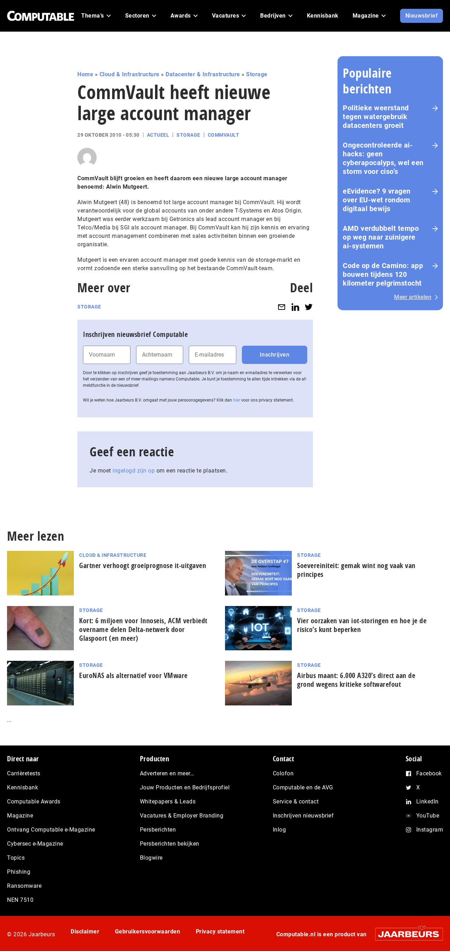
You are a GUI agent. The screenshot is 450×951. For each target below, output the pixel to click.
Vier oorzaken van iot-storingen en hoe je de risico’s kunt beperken (361, 625)
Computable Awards (33, 801)
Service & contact (296, 801)
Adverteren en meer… (167, 773)
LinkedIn (427, 801)
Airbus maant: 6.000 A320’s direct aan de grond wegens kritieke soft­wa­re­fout (356, 680)
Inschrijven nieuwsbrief (303, 815)
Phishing (18, 871)
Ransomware (24, 885)
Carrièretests (23, 773)
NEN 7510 (20, 900)
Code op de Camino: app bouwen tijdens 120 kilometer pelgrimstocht (383, 274)
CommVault (223, 135)
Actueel (158, 135)
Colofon (283, 773)
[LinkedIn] (295, 306)
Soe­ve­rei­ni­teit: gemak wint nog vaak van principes (356, 570)
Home (85, 74)
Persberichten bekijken (169, 843)
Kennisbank (22, 787)
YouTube (427, 815)
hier (236, 400)
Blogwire (151, 857)
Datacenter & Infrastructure (203, 74)
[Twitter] (308, 306)
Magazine (20, 815)
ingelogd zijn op (133, 470)
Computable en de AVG (303, 787)
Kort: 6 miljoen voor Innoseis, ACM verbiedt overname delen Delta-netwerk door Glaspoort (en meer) (143, 629)
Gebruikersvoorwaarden (147, 931)
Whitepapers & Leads (168, 801)
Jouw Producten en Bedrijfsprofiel (185, 787)
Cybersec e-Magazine (35, 843)
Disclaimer (85, 931)
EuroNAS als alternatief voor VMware (133, 675)
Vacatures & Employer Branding (182, 815)
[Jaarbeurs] (405, 934)
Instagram (429, 829)
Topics (16, 857)
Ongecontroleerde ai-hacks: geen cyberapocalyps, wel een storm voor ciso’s (383, 158)
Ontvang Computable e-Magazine (51, 829)
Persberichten (158, 829)
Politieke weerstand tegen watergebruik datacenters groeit (376, 117)
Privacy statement (220, 931)
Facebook (429, 773)
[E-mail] (281, 306)
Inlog (279, 829)
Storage (257, 74)
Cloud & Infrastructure (129, 74)
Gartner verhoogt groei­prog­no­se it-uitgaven (142, 565)
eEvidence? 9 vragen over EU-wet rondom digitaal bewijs (377, 200)
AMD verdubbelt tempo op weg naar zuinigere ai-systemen (381, 237)
